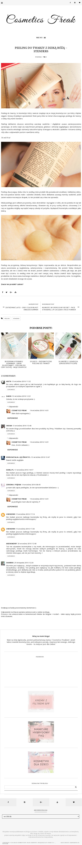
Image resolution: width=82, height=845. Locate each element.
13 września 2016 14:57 (23, 470)
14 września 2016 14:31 (39, 410)
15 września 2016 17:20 (25, 529)
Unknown (10, 514)
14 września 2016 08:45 (31, 484)
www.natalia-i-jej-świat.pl (18, 457)
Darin (8, 396)
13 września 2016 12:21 (21, 396)
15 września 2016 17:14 (25, 514)
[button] (41, 37)
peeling (7, 318)
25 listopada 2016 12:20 (24, 563)
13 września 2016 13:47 (40, 457)
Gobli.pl (10, 470)
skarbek (10, 563)
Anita (8, 381)
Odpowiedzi (13, 406)
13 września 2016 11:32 (21, 381)
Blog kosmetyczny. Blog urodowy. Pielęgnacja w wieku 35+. (34, 842)
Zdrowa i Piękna (13, 484)
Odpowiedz (11, 389)
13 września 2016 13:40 (22, 426)
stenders (16, 318)
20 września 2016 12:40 (27, 543)
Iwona (9, 426)
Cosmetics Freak (19, 410)
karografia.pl (74, 842)
